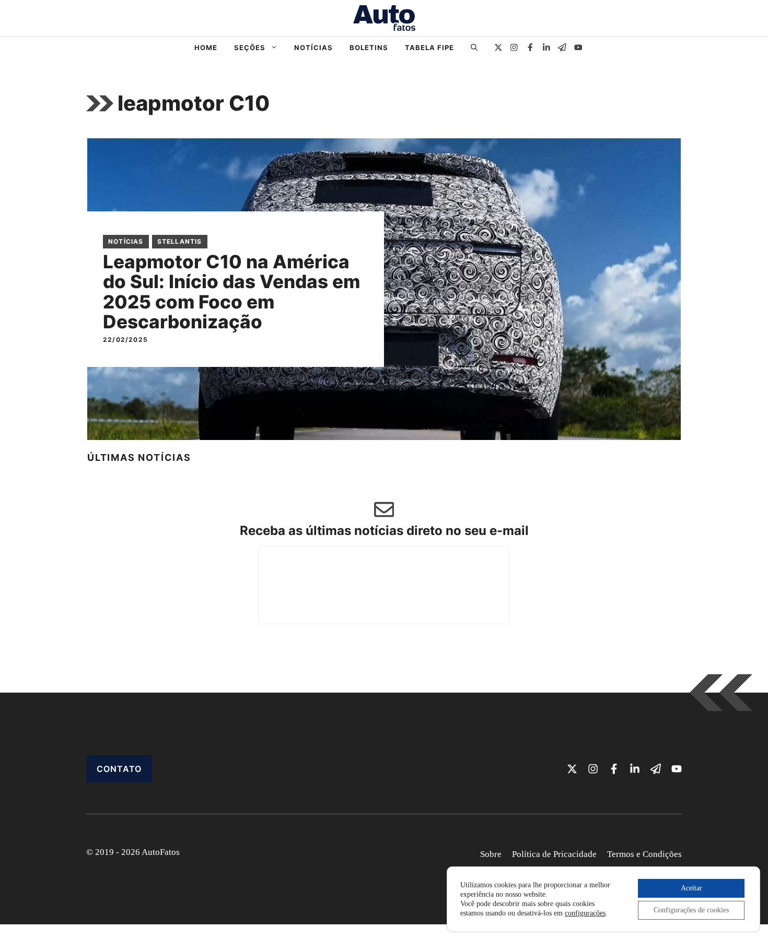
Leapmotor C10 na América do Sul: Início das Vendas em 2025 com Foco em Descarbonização (231, 292)
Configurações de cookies (691, 910)
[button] (474, 47)
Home (205, 47)
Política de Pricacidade (554, 854)
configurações (585, 913)
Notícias (313, 47)
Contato (119, 769)
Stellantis (179, 241)
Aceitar (691, 888)
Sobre (491, 854)
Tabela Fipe (429, 47)
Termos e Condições (644, 854)
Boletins (369, 47)
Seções (249, 47)
